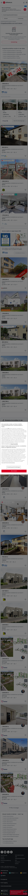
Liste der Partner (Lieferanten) (8, 462)
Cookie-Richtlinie (14, 444)
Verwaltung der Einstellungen (13, 467)
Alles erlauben (14, 470)
